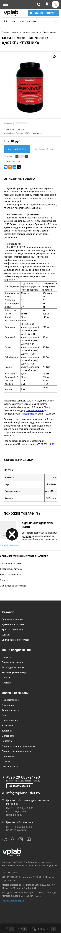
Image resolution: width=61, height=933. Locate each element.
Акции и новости (10, 710)
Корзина (46, 928)
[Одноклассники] (10, 167)
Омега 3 (6, 677)
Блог (4, 715)
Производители (10, 720)
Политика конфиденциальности (18, 746)
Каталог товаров (44, 13)
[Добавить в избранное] (54, 56)
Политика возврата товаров (16, 751)
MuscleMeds (28, 413)
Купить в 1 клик (46, 149)
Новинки (6, 657)
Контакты (7, 740)
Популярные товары (12, 662)
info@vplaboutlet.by (23, 793)
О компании (8, 705)
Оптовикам (8, 735)
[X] (19, 167)
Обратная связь (10, 766)
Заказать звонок (19, 786)
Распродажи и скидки (13, 667)
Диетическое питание (11, 568)
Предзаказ (19, 149)
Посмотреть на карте (13, 900)
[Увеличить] (30, 87)
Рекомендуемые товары (14, 672)
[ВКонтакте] (6, 167)
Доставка (7, 730)
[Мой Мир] (14, 167)
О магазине (8, 756)
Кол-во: (10, 156)
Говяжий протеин (34, 410)
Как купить (7, 725)
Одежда (4, 580)
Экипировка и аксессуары (13, 585)
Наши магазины (10, 699)
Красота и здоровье (10, 574)
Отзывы (6, 761)
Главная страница (9, 544)
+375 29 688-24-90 (44, 444)
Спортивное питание (10, 563)
